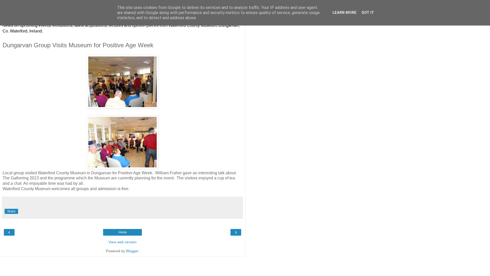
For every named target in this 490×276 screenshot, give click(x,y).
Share (11, 211)
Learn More (345, 12)
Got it (368, 12)
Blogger (132, 251)
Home (122, 232)
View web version (122, 242)
